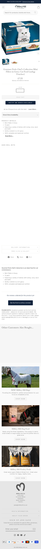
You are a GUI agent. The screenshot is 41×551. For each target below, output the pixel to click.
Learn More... (32, 109)
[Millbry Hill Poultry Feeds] (20, 456)
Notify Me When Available (20, 102)
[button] (20, 301)
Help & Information (20, 511)
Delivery (14, 80)
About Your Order (20, 515)
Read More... (9, 136)
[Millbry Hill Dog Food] (20, 415)
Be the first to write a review (20, 303)
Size (20, 87)
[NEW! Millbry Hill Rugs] (20, 377)
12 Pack (20, 90)
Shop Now (20, 399)
